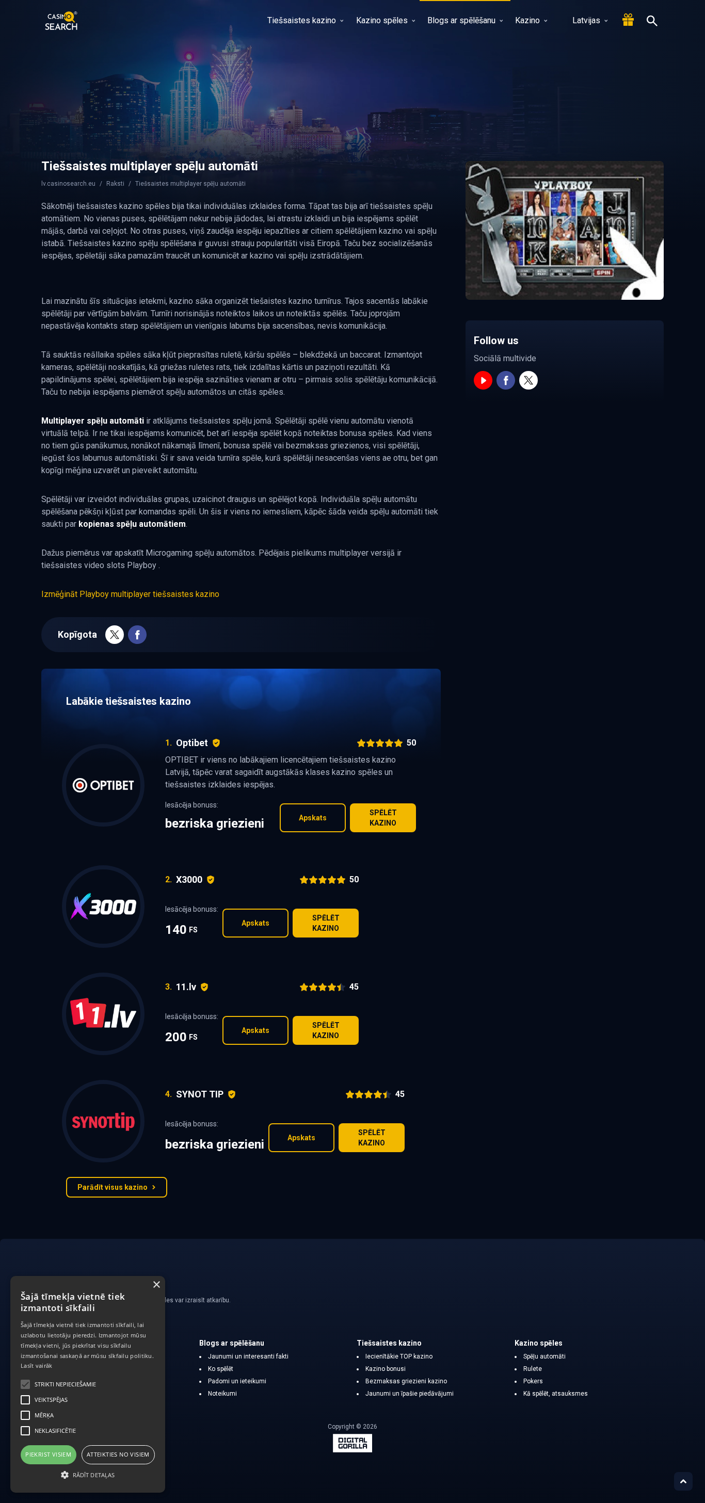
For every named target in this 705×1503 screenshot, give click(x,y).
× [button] (156, 1285)
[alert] (87, 1384)
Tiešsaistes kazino (301, 20)
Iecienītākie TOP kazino (398, 1356)
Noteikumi (222, 1393)
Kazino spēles (382, 20)
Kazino (527, 20)
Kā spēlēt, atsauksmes (555, 1393)
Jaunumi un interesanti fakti (248, 1356)
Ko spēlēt (220, 1368)
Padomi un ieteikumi (237, 1381)
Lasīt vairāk (37, 1365)
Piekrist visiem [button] (48, 1454)
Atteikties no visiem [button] (118, 1454)
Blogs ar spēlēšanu (461, 20)
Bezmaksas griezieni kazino (406, 1381)
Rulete (532, 1368)
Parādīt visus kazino (112, 1187)
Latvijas (586, 20)
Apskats (313, 818)
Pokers (533, 1381)
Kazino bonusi (385, 1368)
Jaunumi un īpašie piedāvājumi (409, 1393)
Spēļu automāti (544, 1356)
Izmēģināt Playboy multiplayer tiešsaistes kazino (130, 594)
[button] (88, 1474)
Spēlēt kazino (383, 818)
